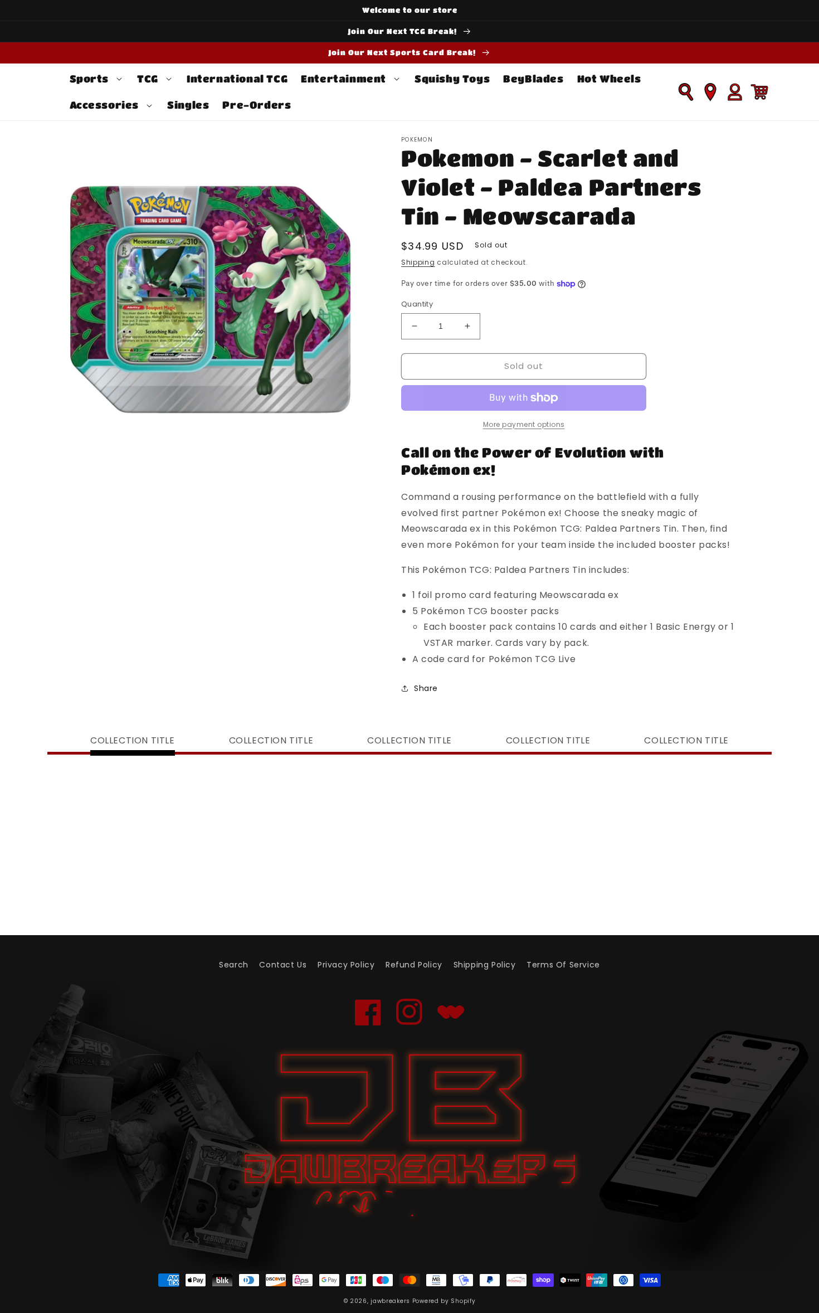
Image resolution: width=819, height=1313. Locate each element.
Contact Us (282, 964)
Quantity (417, 304)
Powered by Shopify (444, 1301)
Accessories (104, 104)
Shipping (418, 262)
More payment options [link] (524, 424)
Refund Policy (414, 964)
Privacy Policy (346, 964)
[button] (97, 79)
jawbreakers (390, 1301)
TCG (147, 78)
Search (233, 964)
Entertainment (343, 78)
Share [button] (426, 688)
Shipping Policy (485, 964)
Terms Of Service (563, 964)
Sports (89, 78)
